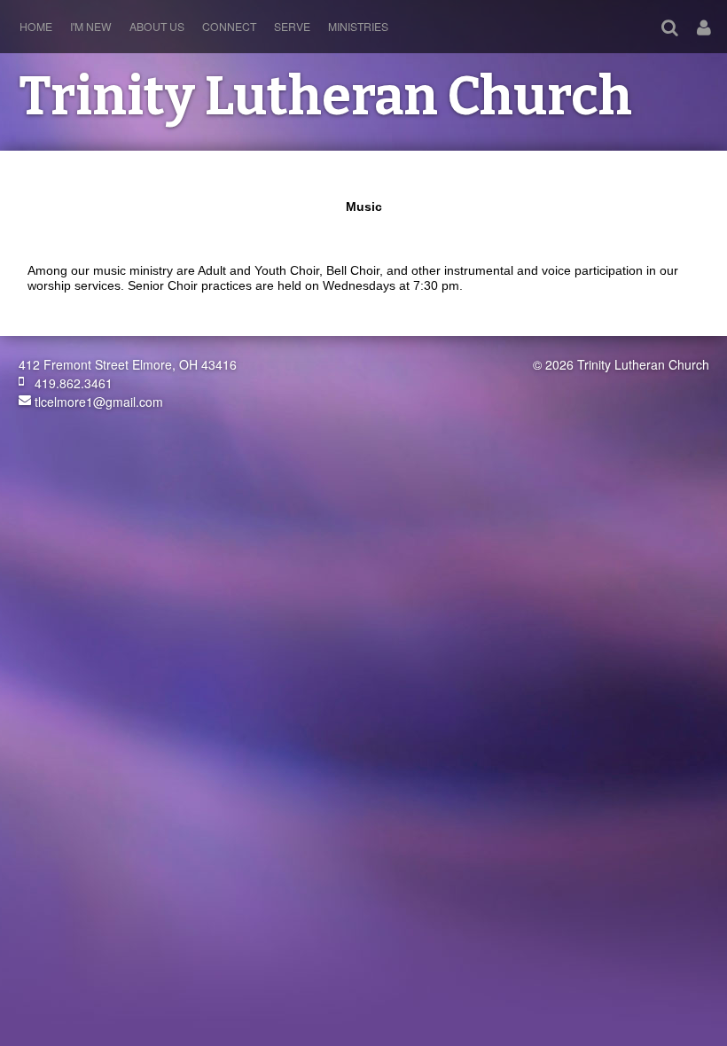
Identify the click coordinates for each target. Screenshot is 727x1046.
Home (36, 26)
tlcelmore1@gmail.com (97, 401)
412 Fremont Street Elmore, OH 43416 (128, 364)
